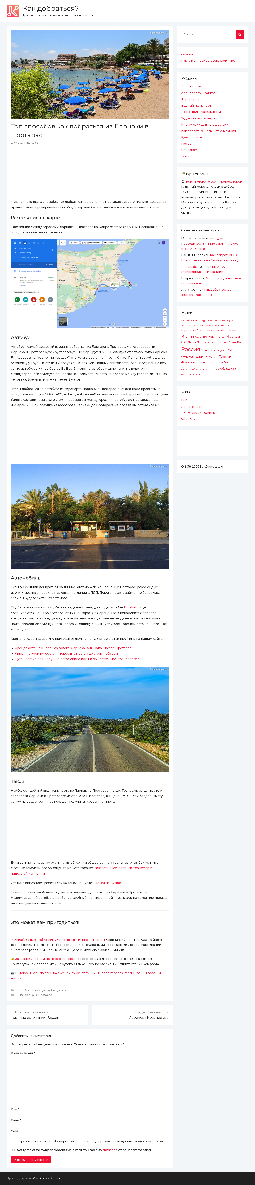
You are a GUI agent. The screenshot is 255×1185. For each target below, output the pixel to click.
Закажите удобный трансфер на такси (45, 959)
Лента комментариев (198, 413)
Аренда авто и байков (198, 93)
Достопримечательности (201, 112)
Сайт (14, 1131)
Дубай (209, 330)
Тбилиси (213, 357)
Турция (225, 356)
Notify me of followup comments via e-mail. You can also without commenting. (83, 1150)
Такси (185, 156)
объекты (228, 368)
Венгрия (215, 325)
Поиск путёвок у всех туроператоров (213, 181)
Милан (221, 337)
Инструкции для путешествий (204, 124)
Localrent (131, 607)
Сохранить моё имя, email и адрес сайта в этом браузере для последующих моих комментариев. (91, 1141)
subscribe (110, 1150)
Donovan (56, 1178)
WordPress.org (192, 419)
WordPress (39, 1178)
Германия (188, 330)
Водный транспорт (196, 105)
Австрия (185, 320)
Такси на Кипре (108, 883)
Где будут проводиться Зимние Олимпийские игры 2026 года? (209, 244)
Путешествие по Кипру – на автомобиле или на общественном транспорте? (77, 659)
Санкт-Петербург (213, 350)
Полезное (189, 150)
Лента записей (193, 406)
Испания (229, 330)
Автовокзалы (191, 86)
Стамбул (187, 357)
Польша (201, 342)
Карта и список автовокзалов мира (208, 60)
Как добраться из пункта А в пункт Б (41, 990)
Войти (186, 400)
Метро (186, 143)
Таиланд (201, 357)
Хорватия (202, 362)
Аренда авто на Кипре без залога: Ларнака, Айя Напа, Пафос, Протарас (73, 648)
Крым (212, 336)
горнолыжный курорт (191, 369)
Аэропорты (190, 99)
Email (16, 1120)
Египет (218, 330)
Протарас (45, 994)
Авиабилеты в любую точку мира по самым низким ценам (59, 939)
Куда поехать (191, 137)
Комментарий (23, 1053)
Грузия (201, 330)
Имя (15, 1109)
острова (186, 374)
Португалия (213, 342)
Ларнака (31, 994)
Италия (187, 336)
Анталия (196, 320)
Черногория (216, 362)
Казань (198, 337)
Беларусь (227, 320)
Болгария (187, 325)
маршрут (207, 369)
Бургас (207, 325)
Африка (205, 320)
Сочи (229, 350)
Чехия (228, 362)
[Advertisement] (90, 171)
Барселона (215, 320)
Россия (190, 349)
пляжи (196, 375)
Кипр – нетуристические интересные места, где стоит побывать (67, 654)
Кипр (20, 994)
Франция (188, 362)
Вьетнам (225, 325)
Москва (232, 336)
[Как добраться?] (13, 11)
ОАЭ (184, 342)
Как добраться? (51, 8)
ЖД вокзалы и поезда (198, 118)
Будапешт (199, 325)
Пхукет (233, 342)
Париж (192, 342)
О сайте (187, 54)
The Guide (32, 142)
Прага (224, 342)
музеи (216, 369)
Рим (239, 342)
